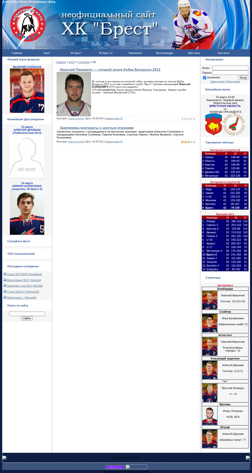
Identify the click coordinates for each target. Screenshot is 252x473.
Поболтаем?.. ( (16, 297)
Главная (61, 62)
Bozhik (38, 285)
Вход (51, 1)
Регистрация (37, 1)
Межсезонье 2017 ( (19, 280)
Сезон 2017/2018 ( (18, 274)
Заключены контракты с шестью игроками (97, 128)
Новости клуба (76, 118)
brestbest (35, 274)
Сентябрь (84, 62)
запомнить (213, 77)
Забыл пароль (217, 81)
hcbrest (35, 280)
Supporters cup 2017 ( (20, 285)
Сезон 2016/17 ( (17, 291)
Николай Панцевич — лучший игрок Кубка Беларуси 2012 (110, 69)
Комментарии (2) (114, 118)
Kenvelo (30, 297)
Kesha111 (32, 291)
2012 (72, 62)
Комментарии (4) (114, 141)
